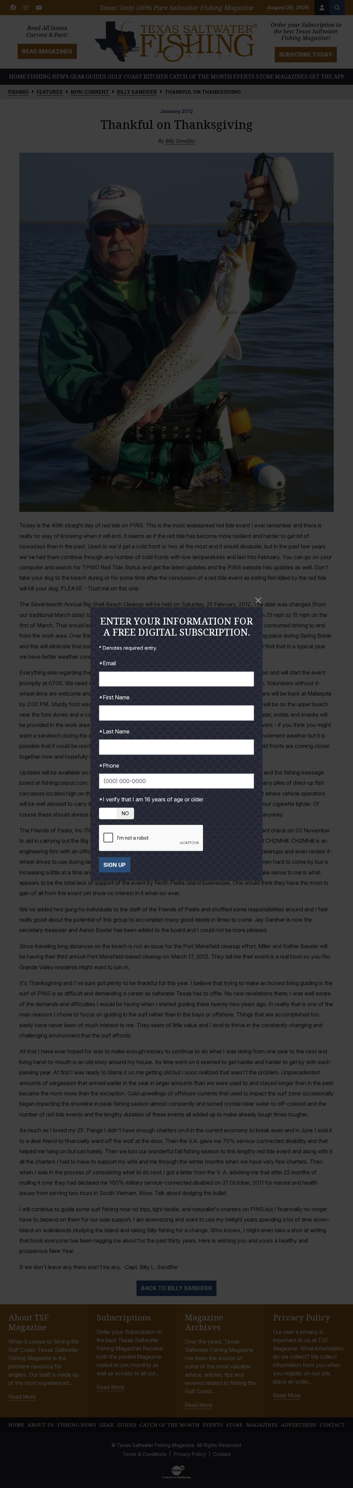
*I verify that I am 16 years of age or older (151, 799)
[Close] (258, 600)
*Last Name (114, 731)
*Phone (109, 765)
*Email (107, 663)
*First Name (114, 697)
